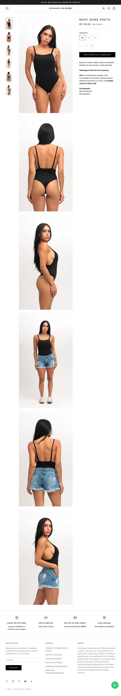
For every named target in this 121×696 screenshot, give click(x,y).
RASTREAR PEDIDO (53, 659)
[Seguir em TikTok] (31, 681)
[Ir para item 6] (9, 89)
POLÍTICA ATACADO (53, 655)
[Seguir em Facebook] (7, 681)
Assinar (13, 668)
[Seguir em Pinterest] (19, 681)
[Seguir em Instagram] (13, 681)
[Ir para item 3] (9, 50)
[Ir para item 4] (9, 63)
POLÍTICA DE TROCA (54, 662)
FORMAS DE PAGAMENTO (56, 666)
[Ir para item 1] (9, 23)
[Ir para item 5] (9, 76)
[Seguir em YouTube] (25, 681)
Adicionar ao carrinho (97, 55)
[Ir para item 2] (9, 36)
